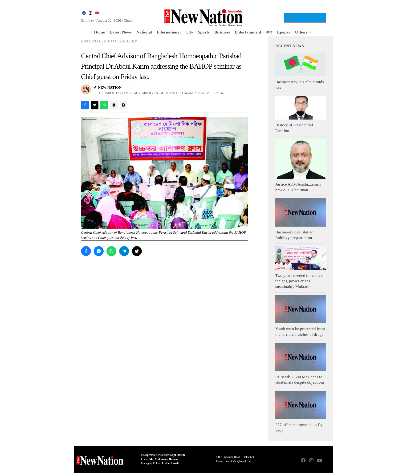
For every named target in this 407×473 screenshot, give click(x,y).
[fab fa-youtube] (97, 13)
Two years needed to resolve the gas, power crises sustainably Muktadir (299, 281)
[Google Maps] (327, 461)
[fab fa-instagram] (90, 13)
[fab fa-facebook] (84, 13)
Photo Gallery (120, 41)
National (91, 41)
